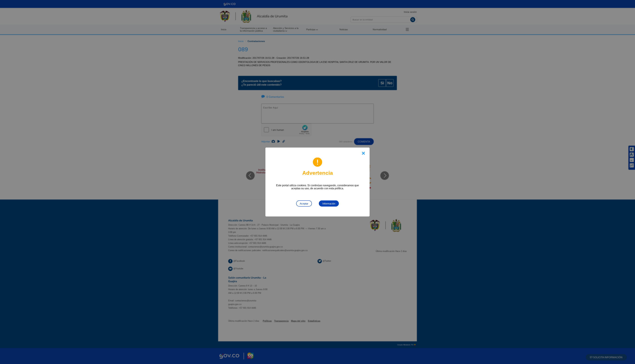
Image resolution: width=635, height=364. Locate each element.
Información (328, 203)
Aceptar (304, 203)
